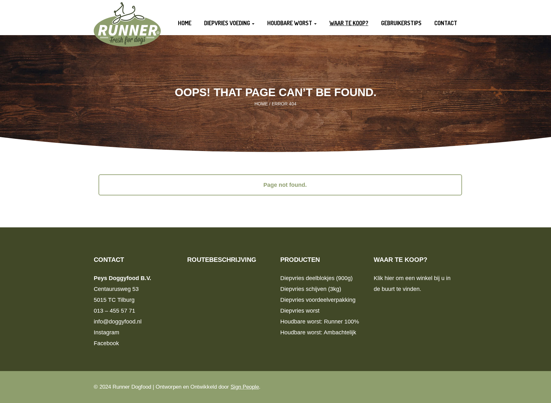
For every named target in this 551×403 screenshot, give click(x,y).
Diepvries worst (300, 311)
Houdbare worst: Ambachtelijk (318, 332)
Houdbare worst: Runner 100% (319, 321)
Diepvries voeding (227, 23)
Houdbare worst (290, 23)
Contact (445, 23)
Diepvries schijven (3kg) (310, 289)
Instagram (106, 332)
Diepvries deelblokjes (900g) (316, 278)
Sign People (245, 387)
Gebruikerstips (401, 23)
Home (184, 23)
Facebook (106, 343)
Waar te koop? (348, 23)
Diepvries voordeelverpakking (318, 300)
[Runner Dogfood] (127, 23)
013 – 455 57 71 (114, 311)
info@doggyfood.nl (118, 321)
